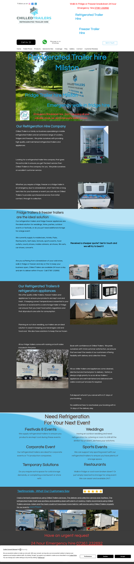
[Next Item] (114, 520)
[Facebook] (33, 4)
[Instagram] (29, 4)
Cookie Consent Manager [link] (10, 549)
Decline (105, 556)
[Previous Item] (19, 520)
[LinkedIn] (36, 4)
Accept (123, 556)
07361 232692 (102, 8)
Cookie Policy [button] (73, 555)
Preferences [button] (41, 557)
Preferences (88, 556)
